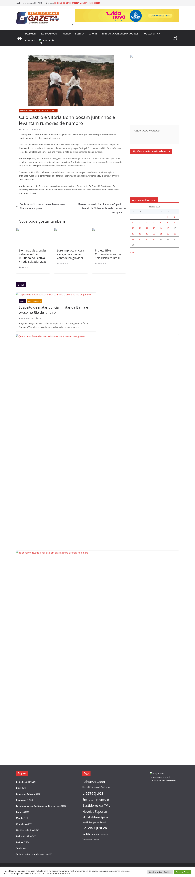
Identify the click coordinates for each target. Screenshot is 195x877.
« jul (132, 252)
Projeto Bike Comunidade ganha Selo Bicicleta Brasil (108, 254)
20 (154, 233)
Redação (37, 129)
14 (161, 228)
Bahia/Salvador (49, 33)
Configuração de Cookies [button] (160, 872)
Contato (30, 40)
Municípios (21, 824)
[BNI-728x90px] (127, 11)
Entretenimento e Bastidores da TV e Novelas (38, 111)
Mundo (67, 33)
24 (133, 239)
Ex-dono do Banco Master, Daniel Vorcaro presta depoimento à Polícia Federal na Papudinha (77, 4)
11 (140, 228)
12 (147, 228)
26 (147, 239)
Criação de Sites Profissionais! (164, 780)
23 (175, 233)
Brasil (22, 301)
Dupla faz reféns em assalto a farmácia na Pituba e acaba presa (42, 206)
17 (133, 233)
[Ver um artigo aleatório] (175, 38)
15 (168, 228)
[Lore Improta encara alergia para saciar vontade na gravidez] (71, 230)
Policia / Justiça (151, 33)
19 (147, 233)
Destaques (31, 33)
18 (140, 233)
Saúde (19, 848)
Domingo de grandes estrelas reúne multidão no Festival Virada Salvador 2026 (33, 256)
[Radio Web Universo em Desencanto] (151, 56)
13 (154, 228)
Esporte (93, 33)
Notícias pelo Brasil (25, 830)
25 (140, 239)
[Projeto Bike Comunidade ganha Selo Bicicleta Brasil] (109, 230)
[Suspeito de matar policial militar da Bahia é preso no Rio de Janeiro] (56, 295)
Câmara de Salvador (26, 794)
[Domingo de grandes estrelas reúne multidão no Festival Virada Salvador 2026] (33, 230)
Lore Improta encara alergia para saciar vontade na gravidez (70, 254)
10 (133, 228)
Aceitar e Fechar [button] (183, 872)
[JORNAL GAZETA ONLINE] (19, 38)
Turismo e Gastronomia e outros (120, 33)
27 (154, 239)
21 (161, 233)
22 (168, 233)
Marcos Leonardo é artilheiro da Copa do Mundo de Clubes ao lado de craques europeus (100, 208)
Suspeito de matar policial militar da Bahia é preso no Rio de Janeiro (53, 310)
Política (79, 33)
